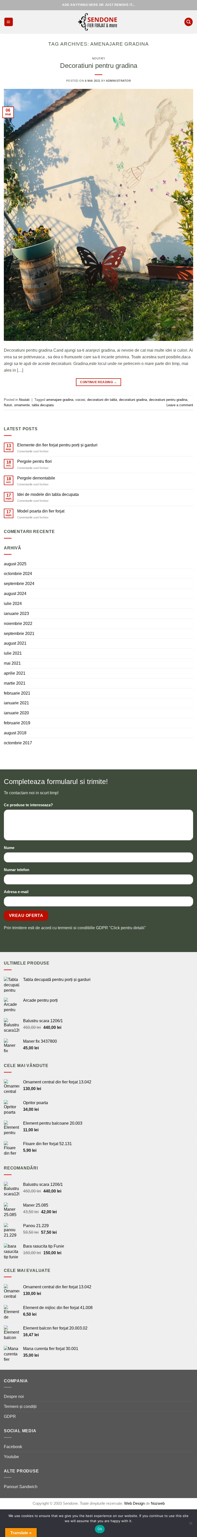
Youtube (11, 1456)
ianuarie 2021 (16, 702)
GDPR (10, 1416)
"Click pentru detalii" (127, 927)
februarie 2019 (17, 722)
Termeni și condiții (20, 1406)
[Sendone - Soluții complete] (98, 22)
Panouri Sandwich (20, 1486)
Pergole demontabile (36, 478)
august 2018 (15, 732)
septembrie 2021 (19, 633)
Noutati (98, 58)
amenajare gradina (59, 400)
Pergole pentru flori (34, 461)
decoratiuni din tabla (102, 400)
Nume (9, 848)
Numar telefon (16, 870)
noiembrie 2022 (18, 623)
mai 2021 (12, 663)
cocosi (80, 400)
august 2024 (15, 593)
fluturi (8, 405)
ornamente (22, 405)
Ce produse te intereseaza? (28, 805)
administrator (118, 80)
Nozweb (158, 1503)
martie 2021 (14, 683)
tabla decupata (43, 405)
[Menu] (8, 22)
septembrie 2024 (19, 583)
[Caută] (188, 22)
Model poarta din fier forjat (40, 511)
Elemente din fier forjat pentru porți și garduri (57, 445)
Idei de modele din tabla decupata (48, 494)
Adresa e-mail (16, 892)
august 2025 (15, 563)
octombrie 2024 (18, 573)
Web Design (135, 1503)
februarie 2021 (17, 693)
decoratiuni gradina (133, 400)
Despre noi (14, 1396)
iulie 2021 (13, 653)
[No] (190, 1525)
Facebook (13, 1446)
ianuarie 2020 (16, 712)
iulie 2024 (13, 603)
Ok (99, 1529)
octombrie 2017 (18, 742)
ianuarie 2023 (16, 613)
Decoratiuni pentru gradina (98, 65)
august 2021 (15, 643)
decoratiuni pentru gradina (168, 400)
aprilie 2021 (14, 673)
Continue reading (98, 382)
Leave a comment (179, 405)
